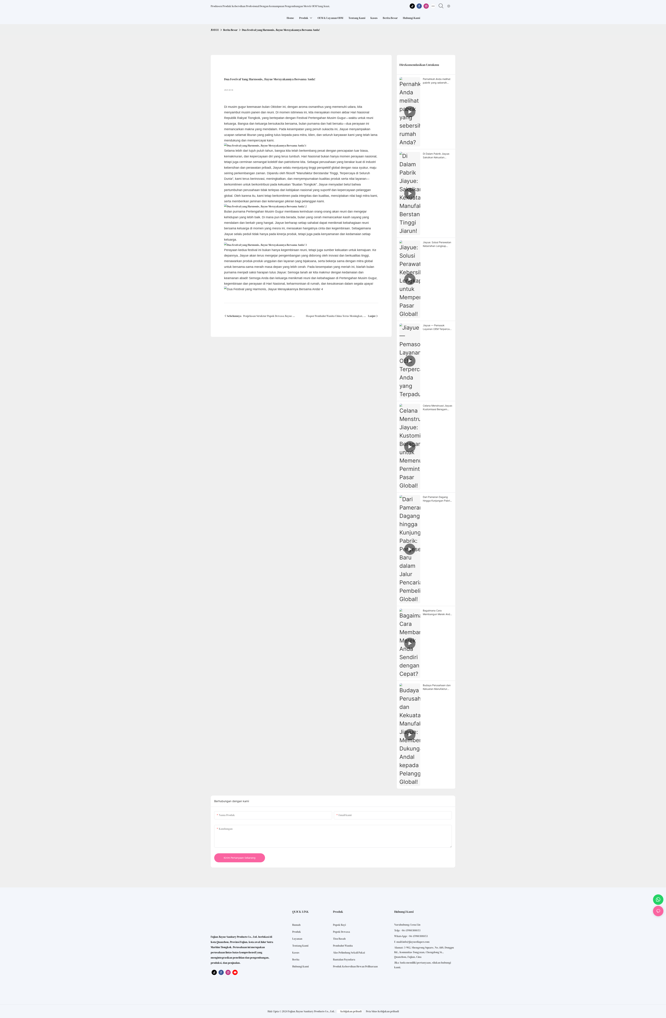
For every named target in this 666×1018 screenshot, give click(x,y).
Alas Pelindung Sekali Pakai (349, 952)
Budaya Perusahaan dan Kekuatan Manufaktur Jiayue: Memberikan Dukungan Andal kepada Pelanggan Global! (437, 687)
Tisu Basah (339, 939)
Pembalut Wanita (343, 945)
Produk (296, 932)
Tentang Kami (300, 945)
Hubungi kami (300, 966)
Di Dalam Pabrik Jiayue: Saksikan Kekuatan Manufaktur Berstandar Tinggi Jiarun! (436, 155)
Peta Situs (371, 1011)
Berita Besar (230, 30)
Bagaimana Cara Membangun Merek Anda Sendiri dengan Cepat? (437, 612)
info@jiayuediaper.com (415, 942)
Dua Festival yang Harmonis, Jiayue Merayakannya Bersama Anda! (281, 30)
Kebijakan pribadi (351, 1011)
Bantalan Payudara (344, 959)
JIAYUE (215, 30)
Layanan (297, 939)
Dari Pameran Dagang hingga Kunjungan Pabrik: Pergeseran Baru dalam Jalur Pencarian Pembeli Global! (437, 498)
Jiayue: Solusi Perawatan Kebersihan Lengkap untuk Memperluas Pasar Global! (437, 244)
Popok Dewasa (341, 932)
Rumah (296, 925)
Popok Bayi (339, 925)
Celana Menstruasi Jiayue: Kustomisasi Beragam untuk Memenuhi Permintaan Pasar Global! (437, 407)
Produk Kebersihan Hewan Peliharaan (355, 966)
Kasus (295, 952)
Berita (295, 959)
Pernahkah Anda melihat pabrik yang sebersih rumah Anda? (436, 80)
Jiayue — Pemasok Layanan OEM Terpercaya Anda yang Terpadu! (437, 327)
